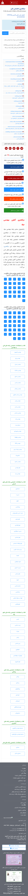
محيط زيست (17, 425)
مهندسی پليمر (17, 401)
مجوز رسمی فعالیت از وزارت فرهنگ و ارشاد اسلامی (14, 853)
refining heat (18, 96)
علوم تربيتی (18, 519)
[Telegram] (21, 148)
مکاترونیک (18, 455)
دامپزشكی (18, 701)
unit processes (17, 137)
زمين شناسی (17, 643)
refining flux (18, 91)
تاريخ (18, 580)
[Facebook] (17, 148)
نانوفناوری (18, 650)
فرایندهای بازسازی (20, 81)
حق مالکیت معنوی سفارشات (19, 778)
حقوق (18, 501)
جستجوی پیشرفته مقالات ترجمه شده (17, 794)
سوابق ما (24, 768)
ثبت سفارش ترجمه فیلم (16, 211)
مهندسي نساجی (18, 413)
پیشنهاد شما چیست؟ (20, 28)
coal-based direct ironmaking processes (15, 63)
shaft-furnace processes (15, 127)
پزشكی (17, 677)
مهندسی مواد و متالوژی (17, 395)
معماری (17, 747)
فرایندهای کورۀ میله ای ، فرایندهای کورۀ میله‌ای (14, 129)
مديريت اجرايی (18, 568)
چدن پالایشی (20, 108)
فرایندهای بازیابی (20, 76)
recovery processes (16, 74)
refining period (18, 101)
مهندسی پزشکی (18, 389)
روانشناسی (18, 507)
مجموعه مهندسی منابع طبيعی (17, 734)
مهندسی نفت (17, 419)
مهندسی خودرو (18, 462)
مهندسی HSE (17, 443)
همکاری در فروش (22, 810)
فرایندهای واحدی (20, 139)
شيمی (17, 619)
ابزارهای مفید (23, 813)
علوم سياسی (17, 574)
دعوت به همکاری (22, 781)
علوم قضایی (17, 604)
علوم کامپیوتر (17, 662)
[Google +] (10, 148)
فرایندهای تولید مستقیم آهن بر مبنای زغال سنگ (14, 66)
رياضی (17, 637)
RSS (23, 805)
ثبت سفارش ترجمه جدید (16, 167)
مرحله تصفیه (20, 103)
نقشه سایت (23, 815)
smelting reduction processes (14, 132)
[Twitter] (14, 148)
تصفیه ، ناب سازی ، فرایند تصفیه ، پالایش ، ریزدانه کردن (14, 87)
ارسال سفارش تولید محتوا (16, 190)
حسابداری (18, 489)
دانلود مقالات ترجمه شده (20, 789)
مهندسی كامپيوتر (17, 352)
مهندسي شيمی (18, 383)
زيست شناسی (17, 625)
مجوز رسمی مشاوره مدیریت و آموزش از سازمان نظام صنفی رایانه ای (14, 869)
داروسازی (17, 695)
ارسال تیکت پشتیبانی (14, 846)
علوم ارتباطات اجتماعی (17, 543)
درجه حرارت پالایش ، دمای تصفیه (17, 113)
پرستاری (17, 683)
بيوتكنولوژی (18, 689)
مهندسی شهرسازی (17, 431)
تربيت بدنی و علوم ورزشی (18, 513)
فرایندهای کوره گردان (19, 123)
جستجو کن (5, 33)
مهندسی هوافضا (18, 437)
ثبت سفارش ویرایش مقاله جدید (14, 178)
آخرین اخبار (23, 803)
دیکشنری (6, 246)
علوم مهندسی (17, 468)
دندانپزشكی (17, 713)
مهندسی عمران (18, 364)
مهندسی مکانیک (18, 370)
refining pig (19, 106)
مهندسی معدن (17, 407)
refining (20, 84)
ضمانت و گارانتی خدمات (20, 776)
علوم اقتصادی (17, 525)
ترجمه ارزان (23, 797)
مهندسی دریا (17, 474)
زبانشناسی (18, 592)
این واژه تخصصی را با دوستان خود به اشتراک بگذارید (14, 144)
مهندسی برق (17, 358)
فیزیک (17, 631)
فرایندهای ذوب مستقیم (18, 134)
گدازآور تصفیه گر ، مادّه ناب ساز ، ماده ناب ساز (14, 93)
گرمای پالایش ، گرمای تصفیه (17, 98)
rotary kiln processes (16, 122)
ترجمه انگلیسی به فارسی (20, 787)
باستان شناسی (17, 586)
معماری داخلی (18, 753)
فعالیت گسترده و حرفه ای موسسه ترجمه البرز (14, 884)
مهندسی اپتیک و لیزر (18, 449)
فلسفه (18, 556)
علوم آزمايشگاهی (17, 707)
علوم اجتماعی (17, 537)
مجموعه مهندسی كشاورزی (18, 728)
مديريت (17, 495)
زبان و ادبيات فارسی (18, 549)
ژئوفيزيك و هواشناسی (17, 656)
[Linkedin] (6, 148)
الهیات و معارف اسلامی (17, 598)
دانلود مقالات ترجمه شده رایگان (19, 792)
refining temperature (16, 111)
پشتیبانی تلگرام (14, 848)
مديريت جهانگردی (17, 531)
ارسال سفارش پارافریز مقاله (16, 199)
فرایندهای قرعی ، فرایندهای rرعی (17, 118)
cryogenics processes (15, 69)
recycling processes (16, 79)
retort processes (17, 116)
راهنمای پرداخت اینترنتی (20, 808)
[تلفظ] (24, 22)
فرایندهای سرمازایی (19, 71)
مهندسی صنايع (18, 376)
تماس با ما (23, 771)
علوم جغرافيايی (18, 562)
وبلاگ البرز (23, 773)
